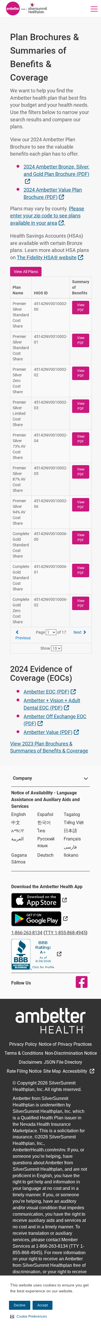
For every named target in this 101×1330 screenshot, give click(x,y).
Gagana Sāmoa (19, 858)
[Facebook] (78, 982)
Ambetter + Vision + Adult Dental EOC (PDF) (52, 704)
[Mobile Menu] (94, 9)
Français (72, 839)
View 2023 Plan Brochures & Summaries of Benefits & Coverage (49, 747)
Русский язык (45, 842)
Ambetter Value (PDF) (52, 732)
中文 (15, 822)
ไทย (41, 830)
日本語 (70, 830)
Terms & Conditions (23, 1053)
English (18, 814)
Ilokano (71, 855)
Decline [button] (20, 1305)
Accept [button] (42, 1305)
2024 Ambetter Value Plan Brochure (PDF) (53, 193)
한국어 (44, 822)
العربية (17, 839)
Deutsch (45, 855)
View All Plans (26, 271)
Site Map (52, 1071)
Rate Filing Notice (24, 1071)
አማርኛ (17, 830)
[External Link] (36, 954)
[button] (28, 1316)
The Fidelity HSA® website (50, 257)
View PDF (80, 307)
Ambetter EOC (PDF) (50, 691)
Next (78, 632)
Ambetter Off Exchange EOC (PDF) (55, 720)
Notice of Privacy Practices (65, 1044)
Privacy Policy (23, 1044)
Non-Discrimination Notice (71, 1053)
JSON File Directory (63, 1062)
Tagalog (72, 814)
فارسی (70, 847)
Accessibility (75, 1071)
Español (45, 814)
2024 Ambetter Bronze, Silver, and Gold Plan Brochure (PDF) (56, 174)
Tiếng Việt (74, 822)
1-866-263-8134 (26, 932)
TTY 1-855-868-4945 (65, 932)
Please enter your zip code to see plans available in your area (47, 216)
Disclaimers (30, 1062)
